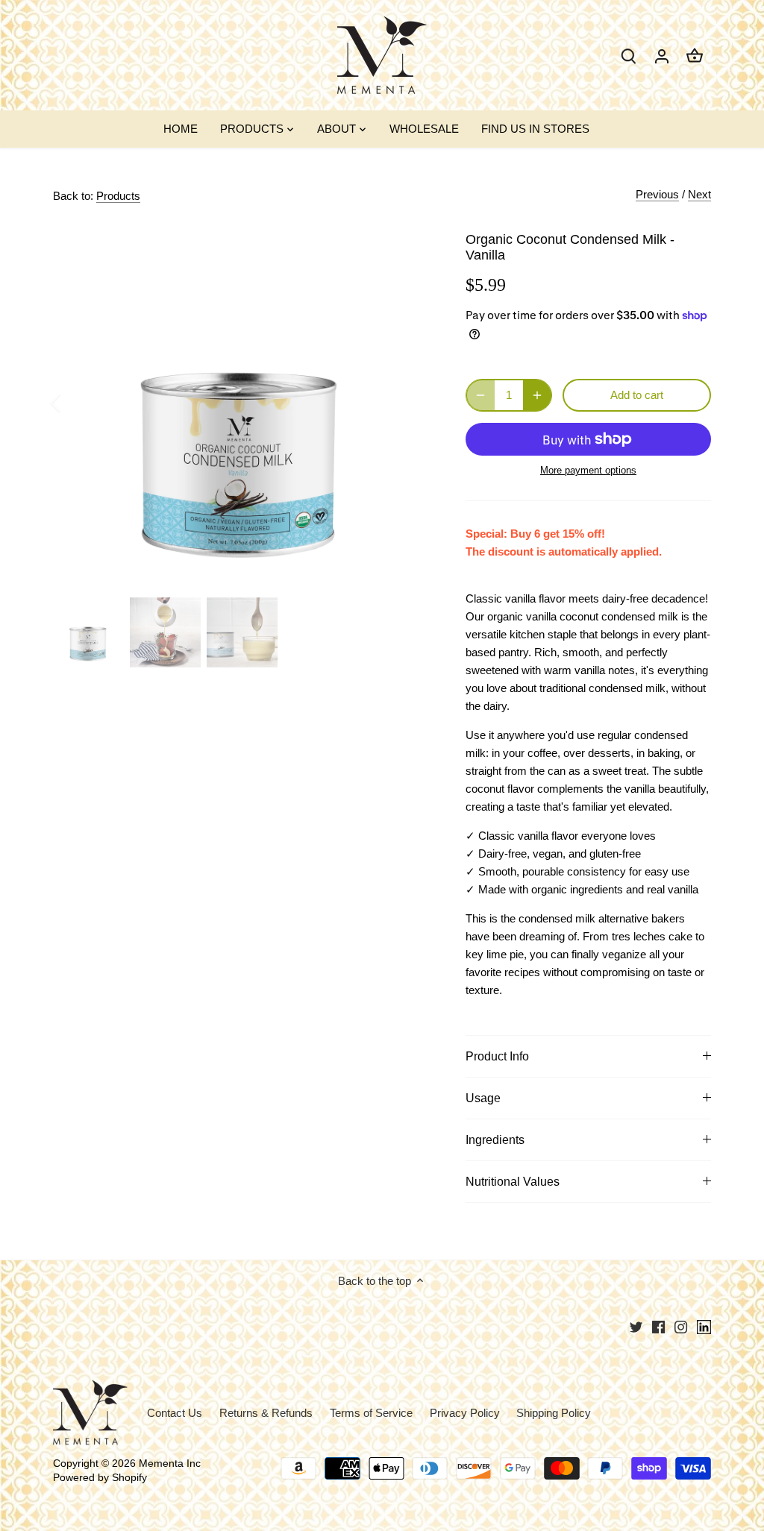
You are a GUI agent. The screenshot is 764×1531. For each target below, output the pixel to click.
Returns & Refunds (266, 1412)
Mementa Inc (170, 1463)
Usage (483, 1098)
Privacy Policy (465, 1412)
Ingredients (495, 1140)
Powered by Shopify (100, 1477)
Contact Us (174, 1412)
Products (118, 195)
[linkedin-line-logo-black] (704, 1326)
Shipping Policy (553, 1412)
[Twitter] (636, 1326)
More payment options (588, 470)
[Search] (629, 55)
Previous (657, 194)
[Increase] (537, 395)
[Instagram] (680, 1326)
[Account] (661, 55)
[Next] (407, 403)
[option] (241, 403)
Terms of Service (371, 1412)
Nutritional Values (513, 1181)
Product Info (497, 1056)
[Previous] (75, 403)
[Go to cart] (695, 55)
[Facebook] (658, 1326)
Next (699, 194)
